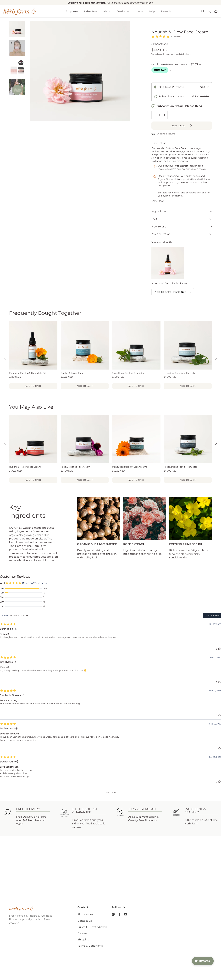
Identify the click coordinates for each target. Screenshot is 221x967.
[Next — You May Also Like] (216, 443)
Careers (82, 933)
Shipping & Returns (166, 134)
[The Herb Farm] (19, 11)
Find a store (85, 914)
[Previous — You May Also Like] (5, 443)
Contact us (84, 920)
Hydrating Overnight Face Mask (180, 373)
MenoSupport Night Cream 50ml (129, 466)
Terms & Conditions (90, 945)
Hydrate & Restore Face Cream (25, 466)
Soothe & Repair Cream (73, 373)
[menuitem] (17, 29)
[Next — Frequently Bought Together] (216, 358)
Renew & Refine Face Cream (75, 466)
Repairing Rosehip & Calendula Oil (27, 373)
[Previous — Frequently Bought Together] (5, 358)
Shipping (167, 54)
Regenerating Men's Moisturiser (180, 466)
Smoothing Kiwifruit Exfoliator (128, 373)
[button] (203, 11)
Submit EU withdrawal (92, 927)
